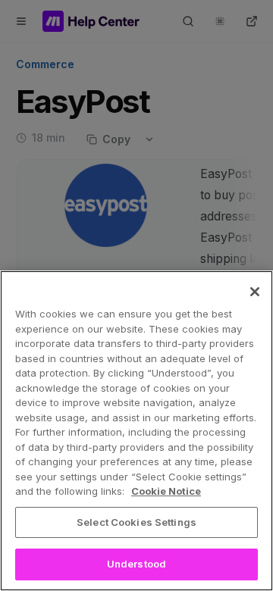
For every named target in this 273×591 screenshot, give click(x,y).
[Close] (254, 291)
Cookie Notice (166, 491)
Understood (136, 564)
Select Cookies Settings (136, 522)
